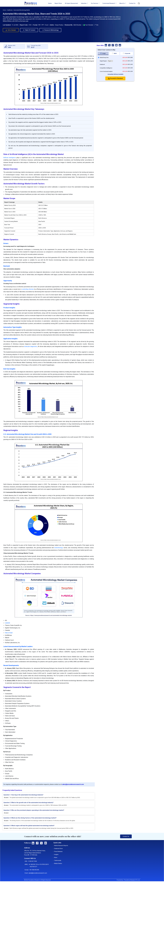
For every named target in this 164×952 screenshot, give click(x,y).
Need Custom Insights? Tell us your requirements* (73, 480)
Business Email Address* (67, 468)
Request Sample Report (81, 495)
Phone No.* (64, 475)
